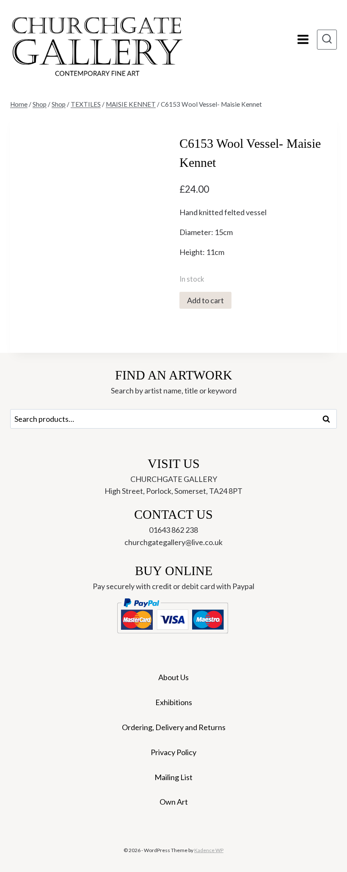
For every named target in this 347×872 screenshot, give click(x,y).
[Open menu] (303, 39)
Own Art (174, 801)
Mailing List (173, 777)
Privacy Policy (173, 752)
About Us (173, 677)
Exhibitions (173, 702)
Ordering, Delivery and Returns (174, 727)
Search (329, 419)
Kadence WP (208, 850)
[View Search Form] (327, 40)
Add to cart (205, 300)
